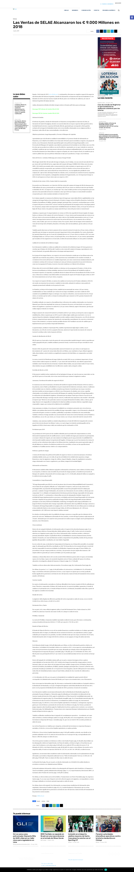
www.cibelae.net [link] (53, 94)
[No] (132, 869)
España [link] (38, 801)
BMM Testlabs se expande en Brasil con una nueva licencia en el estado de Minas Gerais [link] (52, 836)
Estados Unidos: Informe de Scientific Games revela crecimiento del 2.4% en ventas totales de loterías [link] (108, 125)
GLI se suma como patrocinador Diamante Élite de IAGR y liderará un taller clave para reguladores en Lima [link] (24, 838)
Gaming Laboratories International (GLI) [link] (21, 844)
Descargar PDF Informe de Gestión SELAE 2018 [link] (45, 109)
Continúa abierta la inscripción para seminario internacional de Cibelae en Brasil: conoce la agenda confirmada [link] (20, 109)
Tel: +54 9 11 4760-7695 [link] (47, 863)
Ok (105, 869)
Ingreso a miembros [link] (107, 4)
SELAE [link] (48, 801)
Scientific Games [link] (102, 121)
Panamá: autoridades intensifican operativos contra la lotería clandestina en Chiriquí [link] (108, 837)
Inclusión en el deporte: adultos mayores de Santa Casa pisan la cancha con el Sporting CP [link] (79, 837)
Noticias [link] (15, 18)
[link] (132, 17)
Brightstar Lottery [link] (101, 102)
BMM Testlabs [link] (43, 840)
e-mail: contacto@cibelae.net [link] (48, 865)
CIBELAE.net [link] (40, 796)
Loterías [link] (43, 801)
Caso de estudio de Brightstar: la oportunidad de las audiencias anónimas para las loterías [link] (109, 107)
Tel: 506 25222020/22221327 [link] (75, 859)
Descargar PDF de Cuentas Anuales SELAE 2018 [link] (45, 113)
